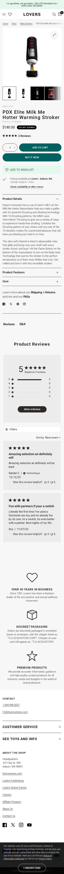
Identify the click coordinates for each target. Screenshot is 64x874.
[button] (32, 170)
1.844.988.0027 (11, 704)
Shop (14, 23)
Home (5, 23)
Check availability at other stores (26, 187)
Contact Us (9, 815)
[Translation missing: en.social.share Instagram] (25, 304)
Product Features (14, 272)
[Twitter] (14, 825)
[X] (12, 304)
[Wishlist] (10, 14)
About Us (8, 808)
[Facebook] (5, 304)
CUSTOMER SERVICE (20, 727)
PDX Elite (8, 106)
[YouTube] (31, 825)
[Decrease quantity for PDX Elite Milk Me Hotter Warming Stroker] (5, 147)
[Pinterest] (19, 304)
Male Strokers (26, 23)
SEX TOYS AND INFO (20, 739)
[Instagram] (22, 825)
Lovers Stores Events (14, 787)
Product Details (12, 198)
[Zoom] (54, 35)
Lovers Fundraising (13, 780)
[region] (29, 380)
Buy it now (32, 157)
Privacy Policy (45, 858)
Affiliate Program (12, 801)
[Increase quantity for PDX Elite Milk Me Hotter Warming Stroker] (14, 147)
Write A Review (32, 409)
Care (6, 281)
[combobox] (48, 437)
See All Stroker (12, 122)
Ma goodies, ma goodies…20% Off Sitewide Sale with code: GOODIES (32, 4)
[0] (59, 14)
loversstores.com (12, 773)
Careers (7, 794)
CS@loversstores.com (15, 712)
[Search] (54, 14)
